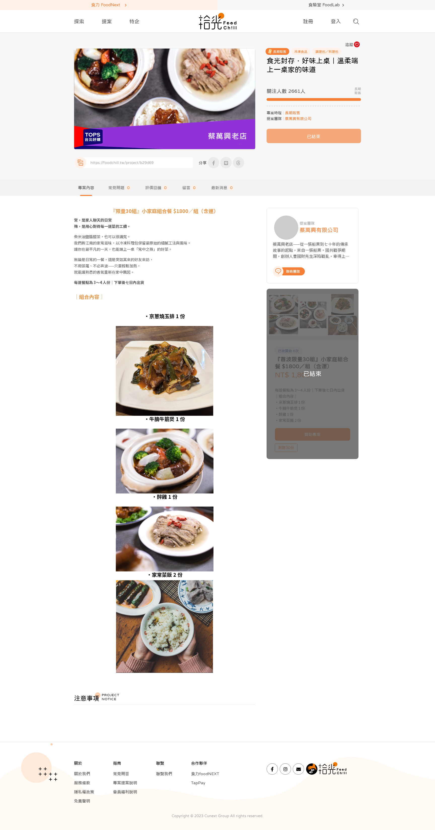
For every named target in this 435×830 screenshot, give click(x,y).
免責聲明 (82, 801)
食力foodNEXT (205, 774)
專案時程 (274, 113)
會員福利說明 (125, 792)
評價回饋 (156, 188)
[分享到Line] (226, 162)
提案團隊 (274, 118)
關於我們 (82, 774)
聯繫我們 (164, 774)
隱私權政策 (84, 792)
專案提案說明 (125, 783)
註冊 (308, 21)
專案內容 (86, 188)
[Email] (298, 769)
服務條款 (82, 783)
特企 (134, 21)
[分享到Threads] (238, 162)
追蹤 (349, 45)
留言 (189, 188)
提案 (107, 21)
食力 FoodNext (105, 5)
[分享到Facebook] (213, 162)
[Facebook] (272, 769)
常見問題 (119, 188)
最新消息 (222, 188)
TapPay (198, 783)
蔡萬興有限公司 (298, 118)
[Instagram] (285, 769)
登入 (336, 21)
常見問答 (121, 774)
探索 (79, 21)
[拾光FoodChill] (217, 21)
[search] (356, 23)
